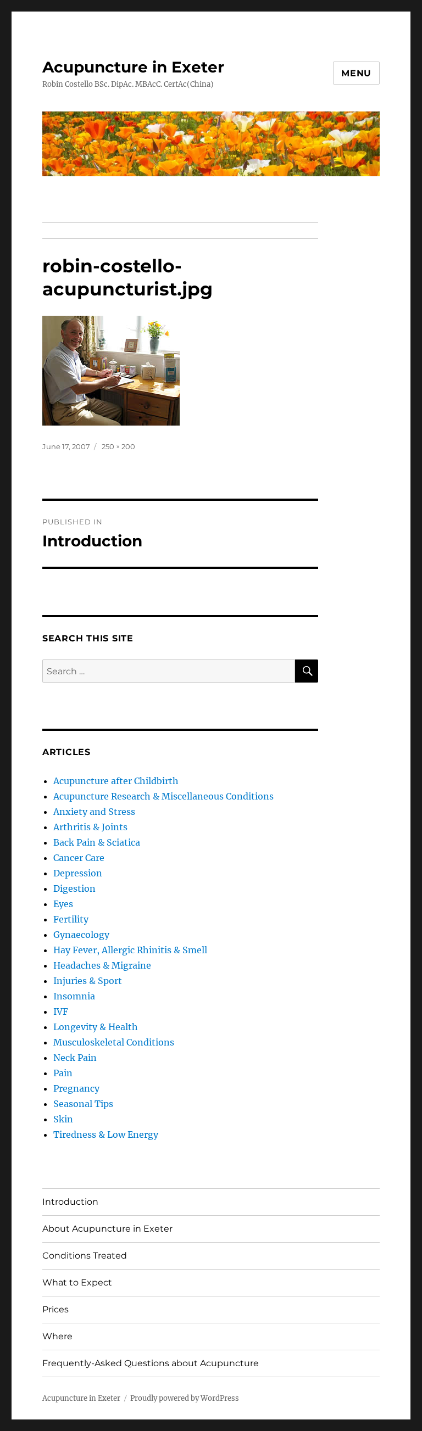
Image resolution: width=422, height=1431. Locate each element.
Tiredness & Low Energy (105, 1134)
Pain (63, 1072)
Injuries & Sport (87, 980)
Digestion (74, 888)
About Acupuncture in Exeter (107, 1228)
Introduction (70, 1202)
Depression (77, 873)
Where (57, 1336)
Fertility (70, 919)
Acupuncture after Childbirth (116, 780)
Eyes (63, 903)
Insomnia (74, 996)
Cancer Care (78, 857)
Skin (63, 1119)
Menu (356, 73)
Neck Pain (75, 1057)
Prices (55, 1309)
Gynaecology (81, 934)
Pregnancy (76, 1088)
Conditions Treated (84, 1255)
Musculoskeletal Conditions (113, 1042)
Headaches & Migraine (102, 965)
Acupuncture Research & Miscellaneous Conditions (163, 796)
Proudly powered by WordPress (184, 1398)
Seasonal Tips (83, 1103)
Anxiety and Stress (94, 811)
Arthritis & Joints (90, 826)
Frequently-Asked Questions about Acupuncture (150, 1363)
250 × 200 (118, 446)
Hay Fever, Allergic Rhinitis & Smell (130, 949)
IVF (60, 1011)
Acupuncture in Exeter (133, 67)
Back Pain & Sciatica (96, 842)
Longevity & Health (95, 1026)
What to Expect (77, 1282)
